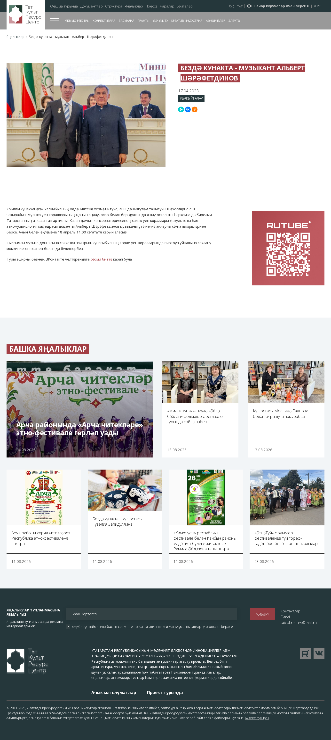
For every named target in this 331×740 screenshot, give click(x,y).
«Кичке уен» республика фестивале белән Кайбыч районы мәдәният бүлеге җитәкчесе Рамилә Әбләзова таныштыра (204, 540)
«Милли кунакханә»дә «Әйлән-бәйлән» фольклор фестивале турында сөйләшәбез (195, 416)
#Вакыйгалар (191, 98)
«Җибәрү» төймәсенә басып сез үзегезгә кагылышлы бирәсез (153, 626)
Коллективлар (104, 21)
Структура (113, 6)
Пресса (151, 6)
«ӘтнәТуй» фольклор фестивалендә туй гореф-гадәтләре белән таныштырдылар (286, 538)
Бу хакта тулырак (257, 718)
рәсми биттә (101, 259)
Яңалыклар (134, 6)
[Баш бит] (26, 15)
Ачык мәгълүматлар (113, 692)
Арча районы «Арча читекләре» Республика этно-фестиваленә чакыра (40, 538)
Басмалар (126, 21)
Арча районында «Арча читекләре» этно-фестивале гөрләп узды (79, 428)
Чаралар (167, 6)
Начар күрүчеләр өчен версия (281, 6)
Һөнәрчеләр (215, 21)
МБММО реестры (77, 21)
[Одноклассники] (194, 109)
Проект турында (165, 692)
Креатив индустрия (186, 21)
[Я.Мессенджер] (181, 109)
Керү (317, 6)
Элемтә (234, 21)
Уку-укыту (160, 21)
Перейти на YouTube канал (305, 653)
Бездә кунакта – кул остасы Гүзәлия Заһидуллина (117, 521)
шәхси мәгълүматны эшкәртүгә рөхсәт (189, 626)
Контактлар (290, 611)
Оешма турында (64, 6)
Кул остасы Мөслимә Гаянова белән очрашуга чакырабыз (280, 413)
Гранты (143, 21)
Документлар (91, 6)
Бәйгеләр (185, 6)
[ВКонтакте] (188, 109)
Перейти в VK (319, 653)
